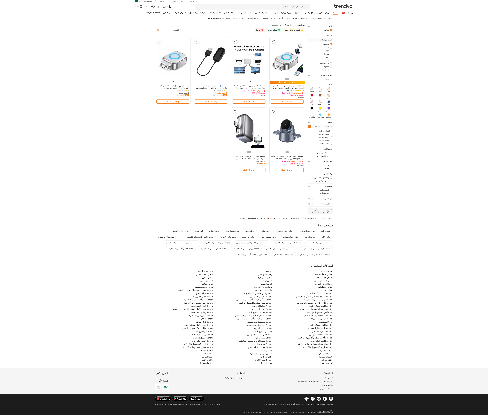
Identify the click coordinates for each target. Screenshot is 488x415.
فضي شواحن (264, 218)
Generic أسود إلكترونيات (203, 337)
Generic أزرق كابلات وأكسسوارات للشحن (315, 254)
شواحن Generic (253, 18)
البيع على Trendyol (194, 1)
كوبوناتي (206, 1)
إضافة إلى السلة (287, 101)
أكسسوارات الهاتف (297, 218)
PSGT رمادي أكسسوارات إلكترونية (258, 293)
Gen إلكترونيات (325, 322)
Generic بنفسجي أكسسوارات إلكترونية (288, 243)
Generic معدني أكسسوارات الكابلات (198, 347)
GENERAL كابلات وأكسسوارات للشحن (197, 328)
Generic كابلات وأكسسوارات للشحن (317, 248)
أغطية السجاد (207, 356)
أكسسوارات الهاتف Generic (273, 18)
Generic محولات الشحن (322, 331)
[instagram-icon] (331, 399)
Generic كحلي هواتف (204, 322)
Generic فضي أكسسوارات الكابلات (180, 248)
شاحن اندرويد (310, 237)
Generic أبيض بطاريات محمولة (319, 328)
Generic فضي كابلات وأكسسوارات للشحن (251, 243)
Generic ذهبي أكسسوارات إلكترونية (217, 243)
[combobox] (167, 30)
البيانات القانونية (172, 404)
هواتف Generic (291, 18)
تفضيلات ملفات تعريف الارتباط (211, 404)
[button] (320, 26)
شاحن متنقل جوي (232, 231)
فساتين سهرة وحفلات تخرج (261, 353)
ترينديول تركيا (266, 363)
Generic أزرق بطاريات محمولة (200, 315)
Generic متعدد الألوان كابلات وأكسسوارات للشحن (192, 309)
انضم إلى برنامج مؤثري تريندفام (233, 378)
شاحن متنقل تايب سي (284, 231)
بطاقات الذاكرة (207, 353)
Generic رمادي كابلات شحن (201, 312)
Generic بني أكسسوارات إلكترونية (318, 299)
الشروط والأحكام (183, 404)
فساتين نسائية (266, 350)
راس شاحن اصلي (265, 274)
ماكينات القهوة (207, 360)
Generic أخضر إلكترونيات (321, 341)
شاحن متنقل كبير (324, 287)
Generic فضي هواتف (263, 337)
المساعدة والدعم (149, 1)
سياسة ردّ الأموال (326, 389)
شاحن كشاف (214, 231)
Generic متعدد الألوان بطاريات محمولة (316, 309)
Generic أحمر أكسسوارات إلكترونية (198, 299)
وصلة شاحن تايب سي (228, 237)
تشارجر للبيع (325, 231)
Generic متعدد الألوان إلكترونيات (318, 334)
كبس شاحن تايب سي (323, 280)
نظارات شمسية (325, 356)
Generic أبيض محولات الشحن (201, 334)
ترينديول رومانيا (206, 363)
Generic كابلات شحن (204, 293)
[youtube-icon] (319, 399)
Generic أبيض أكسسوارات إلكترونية (198, 303)
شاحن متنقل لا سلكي (307, 231)
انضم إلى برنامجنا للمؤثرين (177, 1)
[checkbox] (328, 89)
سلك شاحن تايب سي (263, 290)
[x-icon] (306, 399)
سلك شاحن (249, 231)
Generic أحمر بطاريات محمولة (259, 325)
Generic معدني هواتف (263, 344)
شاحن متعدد (327, 290)
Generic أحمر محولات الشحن (320, 306)
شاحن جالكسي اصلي (269, 237)
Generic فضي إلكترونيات (203, 296)
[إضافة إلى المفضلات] (273, 41)
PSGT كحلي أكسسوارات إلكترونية (258, 334)
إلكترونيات (319, 218)
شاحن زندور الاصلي (205, 271)
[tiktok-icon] (325, 399)
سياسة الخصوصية (195, 404)
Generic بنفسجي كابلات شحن (260, 347)
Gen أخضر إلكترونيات (204, 331)
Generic (320, 18)
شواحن (284, 218)
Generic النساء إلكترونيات (202, 341)
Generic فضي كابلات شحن (283, 254)
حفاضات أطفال (325, 353)
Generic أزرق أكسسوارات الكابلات (317, 347)
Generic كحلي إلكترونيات (262, 328)
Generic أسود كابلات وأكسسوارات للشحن (255, 341)
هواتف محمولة (326, 350)
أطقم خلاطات (266, 356)
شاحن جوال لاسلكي (290, 237)
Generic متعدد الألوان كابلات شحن (318, 315)
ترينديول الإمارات (325, 363)
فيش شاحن (265, 231)
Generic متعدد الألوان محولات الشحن (198, 325)
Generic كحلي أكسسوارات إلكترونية (213, 248)
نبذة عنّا (162, 1)
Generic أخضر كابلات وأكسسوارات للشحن (314, 337)
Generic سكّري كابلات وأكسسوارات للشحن (281, 248)
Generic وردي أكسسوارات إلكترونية (246, 248)
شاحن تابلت (325, 237)
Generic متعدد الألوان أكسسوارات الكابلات (314, 344)
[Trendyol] (343, 7)
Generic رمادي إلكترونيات (261, 309)
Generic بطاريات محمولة (321, 318)
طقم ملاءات (326, 360)
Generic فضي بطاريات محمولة (169, 237)
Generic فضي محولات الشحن (319, 243)
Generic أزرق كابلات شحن (261, 306)
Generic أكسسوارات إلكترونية (260, 296)
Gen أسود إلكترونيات (263, 331)
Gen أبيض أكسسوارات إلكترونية (319, 312)
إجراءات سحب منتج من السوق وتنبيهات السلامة (315, 381)
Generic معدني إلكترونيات (321, 293)
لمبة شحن (199, 231)
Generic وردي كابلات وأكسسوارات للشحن (251, 254)
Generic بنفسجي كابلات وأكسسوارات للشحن (253, 315)
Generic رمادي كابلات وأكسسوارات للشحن (314, 296)
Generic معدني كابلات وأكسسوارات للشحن (181, 243)
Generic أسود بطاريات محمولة (259, 322)
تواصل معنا (329, 378)
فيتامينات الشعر (206, 350)
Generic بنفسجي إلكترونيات (260, 312)
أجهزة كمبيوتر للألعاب (263, 360)
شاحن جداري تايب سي (180, 231)
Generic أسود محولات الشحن (320, 325)
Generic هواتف (207, 318)
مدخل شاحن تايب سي (263, 287)
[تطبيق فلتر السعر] (309, 126)
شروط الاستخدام (160, 404)
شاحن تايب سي (206, 280)
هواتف (309, 218)
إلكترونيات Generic (307, 18)
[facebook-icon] (313, 399)
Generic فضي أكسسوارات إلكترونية (200, 237)
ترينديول (329, 18)
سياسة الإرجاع (327, 385)
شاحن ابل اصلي (248, 237)
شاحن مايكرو (207, 277)
